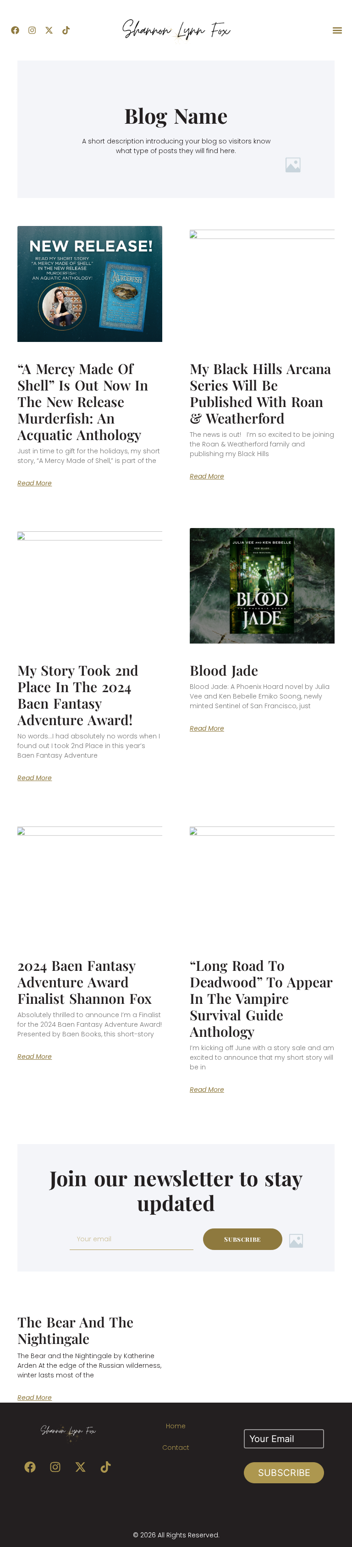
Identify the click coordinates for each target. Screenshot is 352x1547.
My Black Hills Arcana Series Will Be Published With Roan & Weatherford (260, 393)
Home (176, 1426)
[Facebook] (15, 30)
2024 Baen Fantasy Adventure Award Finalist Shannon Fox (84, 981)
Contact (175, 1447)
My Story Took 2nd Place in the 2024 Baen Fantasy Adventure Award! (77, 695)
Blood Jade (224, 670)
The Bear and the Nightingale (75, 1330)
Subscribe (284, 1472)
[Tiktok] (66, 30)
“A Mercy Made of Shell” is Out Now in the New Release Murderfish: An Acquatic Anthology (82, 401)
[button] (337, 30)
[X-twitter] (49, 30)
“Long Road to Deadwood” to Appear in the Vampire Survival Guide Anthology (261, 998)
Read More (34, 483)
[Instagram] (32, 30)
